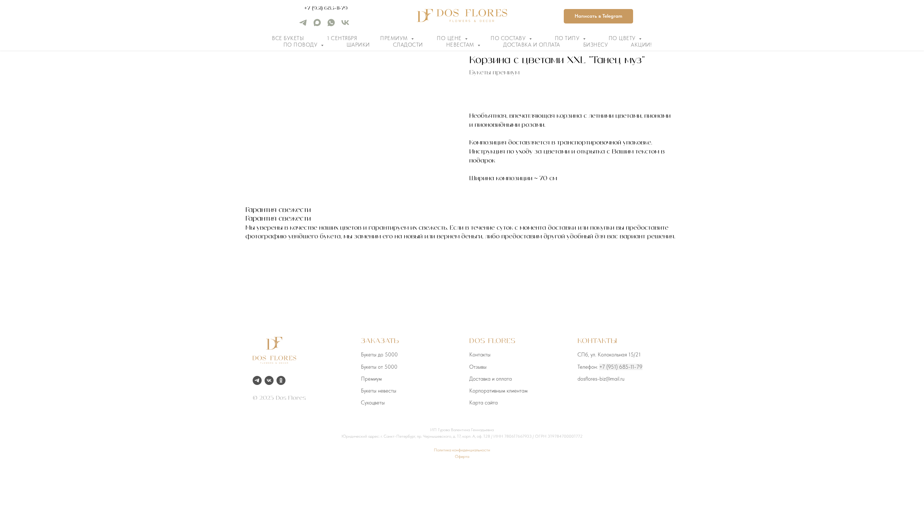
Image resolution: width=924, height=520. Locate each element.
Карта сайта (483, 402)
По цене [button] (450, 38)
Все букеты (288, 38)
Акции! (641, 45)
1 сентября (342, 38)
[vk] (345, 25)
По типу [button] (568, 38)
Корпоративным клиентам (498, 390)
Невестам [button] (461, 45)
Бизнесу (595, 45)
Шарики (358, 45)
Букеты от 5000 (379, 367)
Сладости (408, 45)
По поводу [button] (301, 45)
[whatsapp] (331, 25)
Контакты (480, 354)
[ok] (281, 380)
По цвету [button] (623, 38)
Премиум (371, 379)
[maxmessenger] (317, 25)
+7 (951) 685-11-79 (326, 8)
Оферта (462, 456)
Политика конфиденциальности (462, 449)
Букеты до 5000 (379, 354)
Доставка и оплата (531, 45)
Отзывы (478, 367)
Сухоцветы (373, 402)
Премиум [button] (394, 38)
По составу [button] (509, 38)
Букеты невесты (378, 390)
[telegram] (303, 25)
